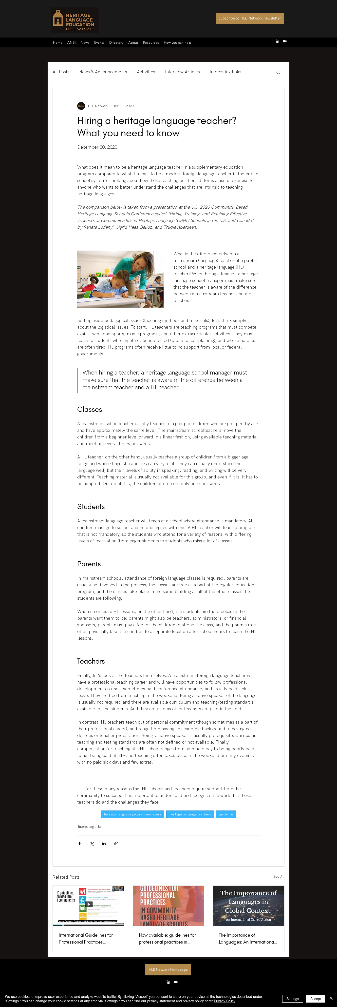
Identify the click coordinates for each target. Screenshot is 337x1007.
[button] (177, 42)
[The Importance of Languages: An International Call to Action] (248, 906)
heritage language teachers (190, 814)
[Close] (331, 998)
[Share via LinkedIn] (103, 843)
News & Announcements (103, 72)
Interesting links (225, 72)
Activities (146, 72)
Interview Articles (182, 72)
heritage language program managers (132, 814)
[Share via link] (115, 843)
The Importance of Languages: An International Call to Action (247, 939)
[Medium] (284, 41)
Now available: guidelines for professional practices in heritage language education (168, 939)
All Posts (61, 72)
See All (278, 876)
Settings (292, 998)
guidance (226, 814)
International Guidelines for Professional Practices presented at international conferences (86, 939)
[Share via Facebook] (79, 843)
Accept (315, 998)
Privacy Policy (224, 1000)
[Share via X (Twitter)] (91, 843)
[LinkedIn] (277, 41)
